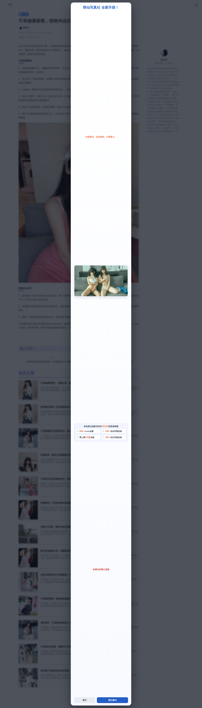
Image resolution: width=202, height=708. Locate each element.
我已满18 (112, 700)
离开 (85, 700)
